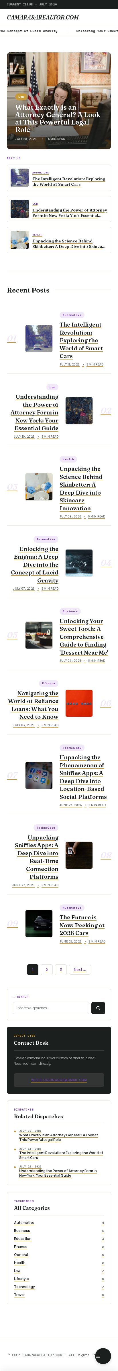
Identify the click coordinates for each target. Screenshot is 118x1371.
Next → (80, 969)
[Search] (98, 1008)
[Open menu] (103, 1356)
